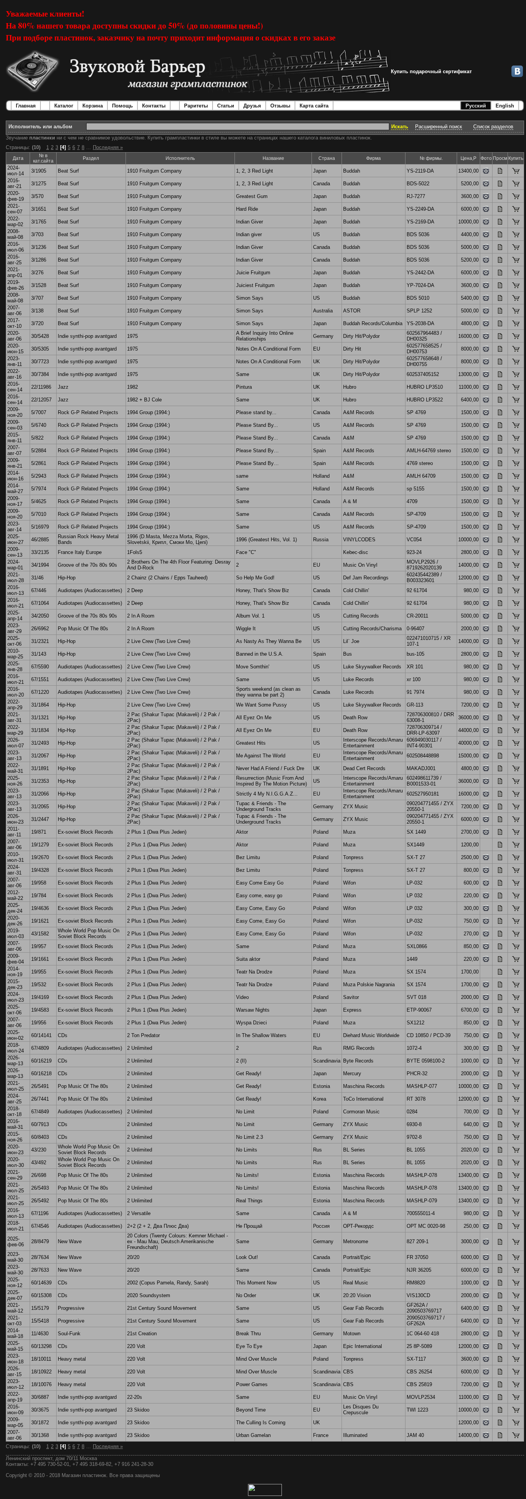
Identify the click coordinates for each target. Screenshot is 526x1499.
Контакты (154, 106)
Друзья (252, 106)
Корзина (92, 106)
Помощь (122, 106)
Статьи (225, 106)
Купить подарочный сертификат (431, 71)
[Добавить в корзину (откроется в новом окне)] (515, 172)
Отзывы (280, 106)
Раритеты (196, 106)
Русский (476, 106)
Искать (399, 126)
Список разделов (493, 126)
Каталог (63, 106)
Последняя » (108, 147)
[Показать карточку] (500, 172)
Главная (26, 106)
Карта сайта (314, 106)
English (505, 106)
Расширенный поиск (438, 126)
